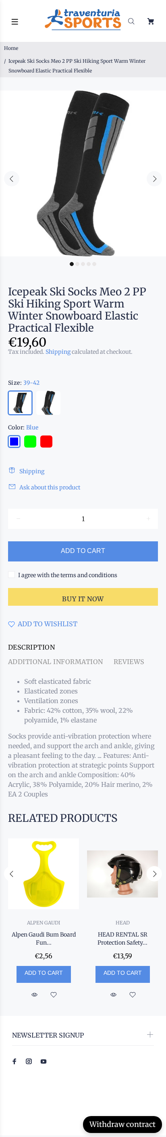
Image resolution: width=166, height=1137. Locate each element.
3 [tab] (83, 264)
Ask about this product (49, 487)
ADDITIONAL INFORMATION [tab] (55, 662)
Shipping (58, 351)
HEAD (123, 923)
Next (154, 178)
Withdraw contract (122, 1124)
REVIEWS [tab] (129, 662)
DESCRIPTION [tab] (31, 647)
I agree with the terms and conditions (67, 575)
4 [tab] (89, 264)
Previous (11, 178)
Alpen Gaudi (43, 923)
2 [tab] (77, 264)
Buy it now (83, 599)
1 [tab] (72, 264)
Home (11, 48)
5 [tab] (94, 264)
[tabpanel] (83, 173)
